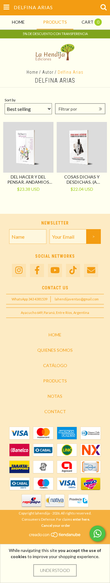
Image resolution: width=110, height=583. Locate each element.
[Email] (91, 270)
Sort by (10, 100)
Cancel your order (55, 525)
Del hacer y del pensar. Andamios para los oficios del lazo (28, 179)
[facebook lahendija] (37, 270)
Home (32, 72)
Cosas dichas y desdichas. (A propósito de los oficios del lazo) (81, 179)
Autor (47, 72)
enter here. (81, 519)
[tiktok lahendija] (73, 270)
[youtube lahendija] (55, 270)
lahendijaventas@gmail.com (77, 299)
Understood (55, 570)
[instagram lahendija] (19, 270)
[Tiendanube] (55, 536)
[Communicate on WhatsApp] (97, 534)
